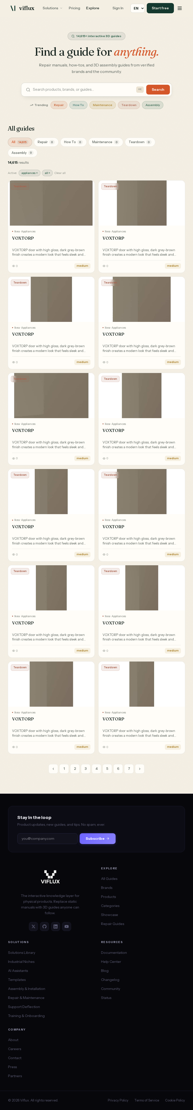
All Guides (109, 878)
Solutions (50, 8)
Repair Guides (112, 923)
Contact (14, 1058)
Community (110, 988)
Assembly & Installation (26, 988)
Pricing (74, 8)
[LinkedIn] (55, 926)
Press (12, 1067)
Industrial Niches (21, 961)
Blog (105, 970)
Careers (14, 1049)
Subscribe (95, 838)
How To (78, 105)
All (19, 142)
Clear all (60, 173)
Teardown (128, 105)
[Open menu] (179, 8)
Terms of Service (146, 1100)
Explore (92, 8)
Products (108, 896)
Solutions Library (21, 952)
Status (106, 997)
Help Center (111, 961)
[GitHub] (44, 926)
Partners (15, 1076)
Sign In (118, 8)
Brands (106, 887)
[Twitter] (33, 926)
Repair (59, 105)
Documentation (114, 952)
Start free (160, 8)
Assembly (153, 105)
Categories (110, 905)
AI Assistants (18, 970)
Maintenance (102, 105)
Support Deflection (24, 1006)
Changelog (110, 979)
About (13, 1040)
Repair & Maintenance (26, 997)
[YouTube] (66, 926)
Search (158, 89)
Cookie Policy (175, 1100)
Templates (17, 979)
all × (47, 173)
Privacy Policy (118, 1100)
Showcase (109, 914)
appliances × (29, 173)
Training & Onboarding (26, 1015)
